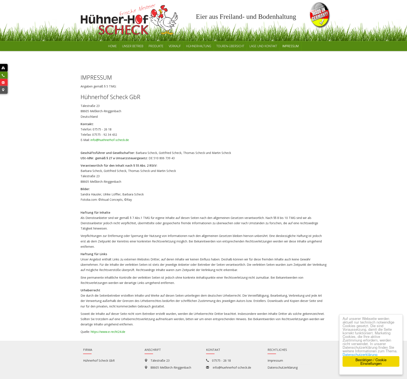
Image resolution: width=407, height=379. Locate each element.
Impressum (275, 360)
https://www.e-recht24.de (108, 332)
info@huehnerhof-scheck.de (110, 140)
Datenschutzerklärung (360, 354)
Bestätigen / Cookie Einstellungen (370, 361)
